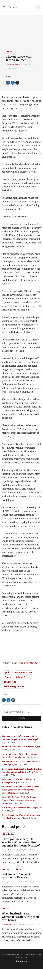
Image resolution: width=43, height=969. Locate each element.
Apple (7, 672)
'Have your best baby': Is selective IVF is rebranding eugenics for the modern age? (21, 842)
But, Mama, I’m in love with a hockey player (21, 807)
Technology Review (14, 686)
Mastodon (21, 961)
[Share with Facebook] (8, 83)
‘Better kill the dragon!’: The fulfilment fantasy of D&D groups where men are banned (19, 800)
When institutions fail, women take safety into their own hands (20, 917)
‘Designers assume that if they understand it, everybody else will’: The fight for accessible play (20, 790)
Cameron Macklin (29, 663)
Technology (10, 681)
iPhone (7, 677)
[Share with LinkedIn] (13, 83)
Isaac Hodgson (9, 850)
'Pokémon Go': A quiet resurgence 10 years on (16, 876)
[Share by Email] (17, 83)
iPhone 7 (20, 677)
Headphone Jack (23, 672)
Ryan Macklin (13, 64)
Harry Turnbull (9, 882)
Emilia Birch (8, 924)
